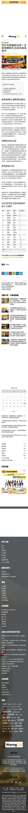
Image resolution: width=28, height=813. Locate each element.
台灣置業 (4, 595)
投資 (3, 546)
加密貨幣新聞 (5, 560)
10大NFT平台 (5, 690)
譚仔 (3, 731)
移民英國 (18, 726)
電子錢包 (11, 731)
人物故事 (3, 336)
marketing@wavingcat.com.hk (16, 769)
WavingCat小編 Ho (7, 53)
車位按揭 (4, 626)
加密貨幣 (6, 711)
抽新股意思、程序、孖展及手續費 (10, 666)
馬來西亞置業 (5, 600)
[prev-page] (3, 349)
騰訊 (21, 731)
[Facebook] (3, 273)
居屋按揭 (4, 624)
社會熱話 (7, 40)
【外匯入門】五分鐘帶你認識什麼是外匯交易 (12, 661)
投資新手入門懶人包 (6, 668)
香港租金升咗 (7, 92)
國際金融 (3, 311)
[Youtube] (20, 782)
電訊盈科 (16, 731)
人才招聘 (22, 771)
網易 (9, 728)
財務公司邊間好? (6, 683)
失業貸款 (20, 714)
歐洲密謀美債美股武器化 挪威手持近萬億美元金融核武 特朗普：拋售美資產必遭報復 (18, 318)
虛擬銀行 (4, 685)
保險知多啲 (4, 673)
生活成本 (7, 264)
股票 (15, 728)
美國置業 (4, 591)
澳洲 (12, 723)
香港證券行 (4, 687)
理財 (3, 548)
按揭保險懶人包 (5, 574)
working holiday (5, 709)
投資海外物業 (13, 717)
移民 (20, 723)
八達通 (20, 709)
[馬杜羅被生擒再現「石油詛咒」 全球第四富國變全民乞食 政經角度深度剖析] (5, 326)
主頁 (2, 40)
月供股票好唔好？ (6, 671)
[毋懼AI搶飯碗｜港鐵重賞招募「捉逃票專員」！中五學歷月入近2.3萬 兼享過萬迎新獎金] (5, 300)
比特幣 (20, 720)
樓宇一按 (4, 617)
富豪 (3, 717)
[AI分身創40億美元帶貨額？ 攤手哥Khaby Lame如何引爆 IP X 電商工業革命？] (5, 334)
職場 (11, 40)
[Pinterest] (10, 273)
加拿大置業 (4, 598)
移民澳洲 (8, 726)
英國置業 (4, 593)
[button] (2, 36)
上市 (11, 709)
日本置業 (4, 586)
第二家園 (4, 728)
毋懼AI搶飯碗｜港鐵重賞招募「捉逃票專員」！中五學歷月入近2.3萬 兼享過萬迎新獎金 (18, 301)
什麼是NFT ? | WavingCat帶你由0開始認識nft (13, 659)
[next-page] (5, 349)
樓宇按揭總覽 (5, 612)
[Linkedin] (17, 273)
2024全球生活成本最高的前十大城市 (13, 94)
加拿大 (4, 714)
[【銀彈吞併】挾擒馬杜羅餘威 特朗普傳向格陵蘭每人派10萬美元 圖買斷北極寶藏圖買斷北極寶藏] (5, 341)
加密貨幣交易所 (5, 692)
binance (10, 704)
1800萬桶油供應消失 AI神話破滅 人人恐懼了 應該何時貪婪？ (18, 310)
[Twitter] (6, 273)
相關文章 (5, 295)
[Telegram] (21, 273)
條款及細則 (11, 771)
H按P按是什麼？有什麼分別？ (9, 610)
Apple (4, 704)
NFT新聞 (4, 553)
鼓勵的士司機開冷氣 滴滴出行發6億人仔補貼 (20, 283)
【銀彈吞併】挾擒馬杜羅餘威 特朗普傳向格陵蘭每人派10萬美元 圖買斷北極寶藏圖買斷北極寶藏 (18, 342)
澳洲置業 (4, 588)
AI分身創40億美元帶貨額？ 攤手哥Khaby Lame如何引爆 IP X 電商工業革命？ (18, 334)
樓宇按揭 (4, 572)
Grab (10, 706)
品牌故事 (4, 550)
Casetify (19, 704)
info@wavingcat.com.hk (16, 768)
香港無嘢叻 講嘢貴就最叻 (10, 88)
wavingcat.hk (7, 257)
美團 (12, 729)
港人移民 (4, 557)
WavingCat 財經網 (21, 792)
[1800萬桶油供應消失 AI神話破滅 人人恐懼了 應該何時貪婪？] (5, 310)
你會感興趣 (14, 295)
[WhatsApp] (13, 273)
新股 (9, 720)
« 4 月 (13, 411)
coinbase (5, 706)
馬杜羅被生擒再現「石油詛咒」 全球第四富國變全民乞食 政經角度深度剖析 (18, 326)
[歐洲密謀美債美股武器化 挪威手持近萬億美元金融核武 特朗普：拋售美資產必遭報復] (5, 317)
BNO (14, 704)
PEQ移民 (18, 706)
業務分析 (13, 720)
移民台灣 (4, 726)
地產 (16, 714)
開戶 (7, 731)
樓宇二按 (4, 619)
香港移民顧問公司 (6, 694)
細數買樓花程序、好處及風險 (9, 576)
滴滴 (9, 723)
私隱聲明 (5, 771)
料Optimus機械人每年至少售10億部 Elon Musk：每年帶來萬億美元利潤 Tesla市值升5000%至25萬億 (8, 286)
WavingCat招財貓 (18, 257)
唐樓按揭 (4, 621)
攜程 (18, 717)
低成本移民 (15, 709)
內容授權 (17, 771)
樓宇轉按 (4, 614)
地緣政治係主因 (7, 90)
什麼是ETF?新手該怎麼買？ (8, 664)
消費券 (4, 723)
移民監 (13, 726)
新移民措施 (4, 720)
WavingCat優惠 (5, 562)
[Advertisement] (14, 19)
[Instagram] (12, 782)
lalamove (14, 706)
